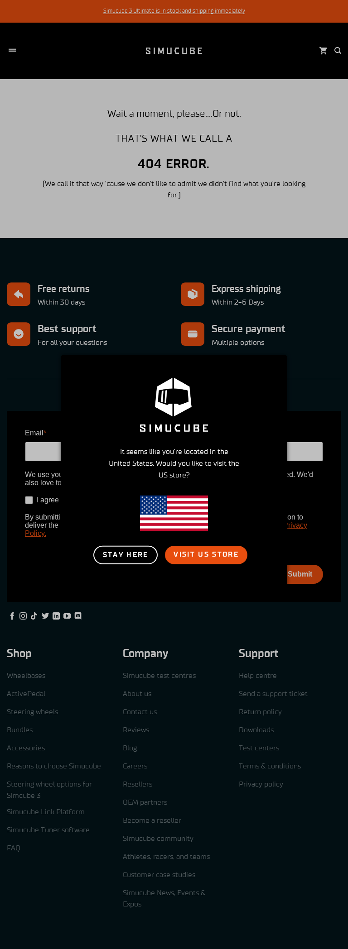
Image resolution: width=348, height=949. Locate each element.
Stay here (126, 555)
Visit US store (206, 554)
